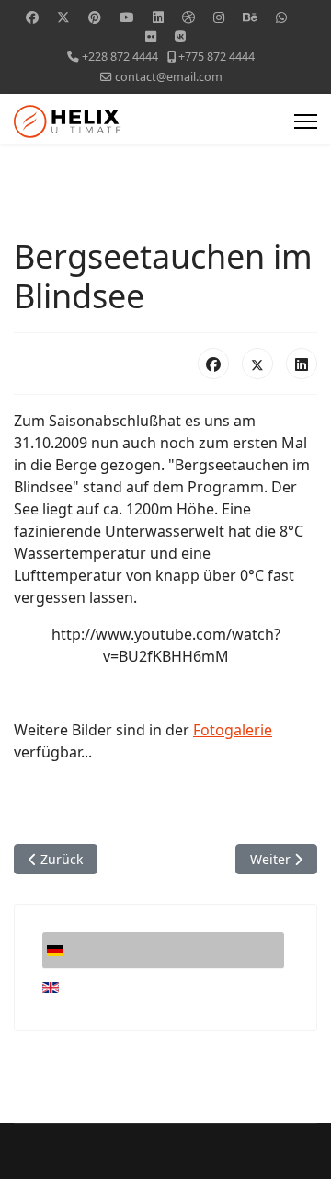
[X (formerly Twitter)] (257, 363)
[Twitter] (63, 17)
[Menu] (305, 121)
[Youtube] (127, 17)
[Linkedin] (158, 17)
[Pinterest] (94, 17)
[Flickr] (150, 36)
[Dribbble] (188, 17)
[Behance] (250, 17)
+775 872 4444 (216, 56)
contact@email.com (169, 77)
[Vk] (180, 36)
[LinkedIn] (301, 363)
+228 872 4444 (120, 56)
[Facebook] (32, 17)
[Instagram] (218, 17)
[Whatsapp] (281, 17)
